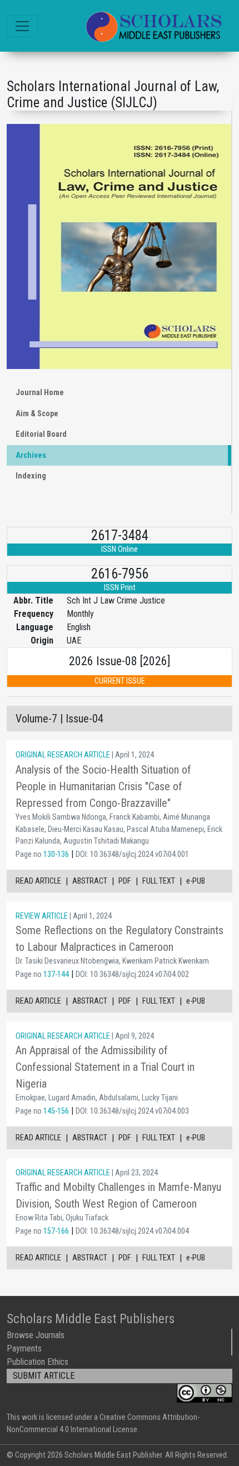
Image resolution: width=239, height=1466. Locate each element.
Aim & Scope (37, 413)
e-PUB (195, 881)
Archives (31, 455)
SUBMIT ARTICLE (43, 1375)
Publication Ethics (37, 1362)
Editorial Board (41, 434)
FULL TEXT (158, 881)
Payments (24, 1348)
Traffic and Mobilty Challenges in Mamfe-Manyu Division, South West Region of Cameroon (118, 1195)
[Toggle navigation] (22, 26)
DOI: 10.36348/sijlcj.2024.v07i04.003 (132, 1111)
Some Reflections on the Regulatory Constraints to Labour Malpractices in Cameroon (119, 939)
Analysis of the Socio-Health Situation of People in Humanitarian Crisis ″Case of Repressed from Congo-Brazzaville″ (103, 786)
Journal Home (40, 392)
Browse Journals (35, 1335)
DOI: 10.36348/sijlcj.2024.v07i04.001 (132, 854)
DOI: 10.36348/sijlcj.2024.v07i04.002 (132, 974)
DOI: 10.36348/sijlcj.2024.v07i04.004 (132, 1231)
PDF (124, 881)
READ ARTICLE (38, 881)
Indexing (31, 476)
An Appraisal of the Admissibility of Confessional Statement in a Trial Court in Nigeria (105, 1067)
